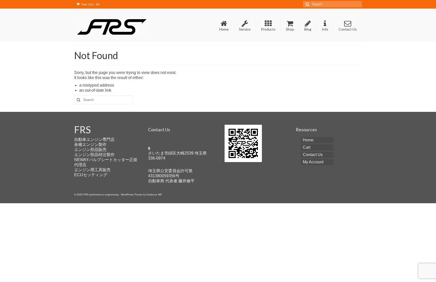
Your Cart (90, 4)
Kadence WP (154, 194)
